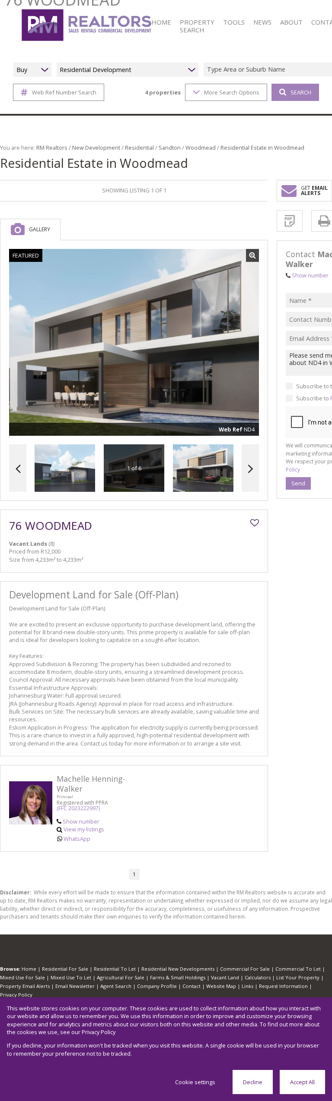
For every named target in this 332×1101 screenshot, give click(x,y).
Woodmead (200, 147)
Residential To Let (115, 969)
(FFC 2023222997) (78, 808)
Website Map (221, 986)
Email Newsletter (75, 986)
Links (247, 986)
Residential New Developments (177, 969)
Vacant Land (225, 977)
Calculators (258, 977)
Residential (139, 147)
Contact (191, 986)
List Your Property (297, 977)
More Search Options (231, 92)
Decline (252, 1082)
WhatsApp (77, 839)
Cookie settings (195, 1082)
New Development (96, 147)
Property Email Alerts (25, 986)
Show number (81, 821)
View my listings (84, 829)
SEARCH (300, 92)
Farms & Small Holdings (177, 977)
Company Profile (157, 986)
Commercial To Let (298, 969)
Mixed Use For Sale (22, 977)
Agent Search (115, 986)
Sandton (170, 147)
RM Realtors (51, 147)
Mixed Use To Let (71, 977)
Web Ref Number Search (64, 92)
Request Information (283, 986)
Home (29, 969)
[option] (203, 468)
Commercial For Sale (245, 969)
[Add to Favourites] (254, 523)
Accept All (302, 1082)
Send (298, 483)
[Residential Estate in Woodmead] (134, 342)
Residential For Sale (65, 969)
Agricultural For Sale (120, 977)
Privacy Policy (16, 994)
